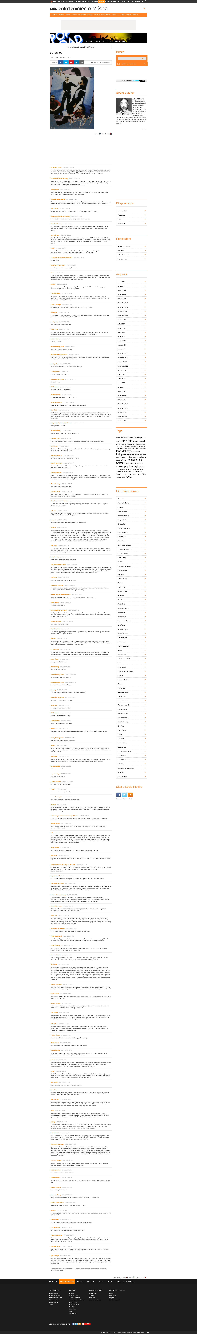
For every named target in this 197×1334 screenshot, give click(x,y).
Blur (120, 441)
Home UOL (53, 1282)
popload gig (131, 466)
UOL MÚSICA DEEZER (117, 1290)
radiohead (140, 469)
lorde (117, 457)
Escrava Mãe (73, 1302)
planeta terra (139, 463)
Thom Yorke (121, 477)
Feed (130, 799)
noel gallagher (140, 457)
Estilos (111, 1293)
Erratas (131, 1277)
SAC (73, 1)
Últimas (54, 14)
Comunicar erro (106, 134)
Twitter (125, 799)
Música (100, 8)
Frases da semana (54, 1295)
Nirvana (131, 457)
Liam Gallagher (135, 451)
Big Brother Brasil (54, 1300)
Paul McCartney (129, 463)
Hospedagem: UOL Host (143, 1332)
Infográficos (92, 1293)
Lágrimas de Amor (74, 1304)
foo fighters (126, 446)
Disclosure (119, 446)
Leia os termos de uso (57, 1270)
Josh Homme (142, 448)
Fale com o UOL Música (119, 1277)
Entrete (101, 1)
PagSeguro (136, 1)
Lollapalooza (123, 454)
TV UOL (123, 1)
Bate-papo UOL (129, 1282)
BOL (129, 1)
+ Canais (135, 14)
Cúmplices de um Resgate (77, 1300)
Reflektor (118, 471)
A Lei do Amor (73, 1295)
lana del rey (123, 451)
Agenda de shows (114, 1300)
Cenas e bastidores (95, 1300)
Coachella (137, 441)
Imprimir (97, 134)
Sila (70, 1311)
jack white (119, 448)
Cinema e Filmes (95, 1290)
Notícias (88, 1)
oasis (118, 460)
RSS (79, 1324)
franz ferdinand (135, 446)
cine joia (127, 441)
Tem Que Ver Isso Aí (133, 474)
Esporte (95, 1)
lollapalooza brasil (138, 454)
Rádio (122, 14)
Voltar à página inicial (81, 47)
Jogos (67, 14)
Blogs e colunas (54, 1293)
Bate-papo (80, 1)
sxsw (135, 471)
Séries (51, 1304)
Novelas (115, 14)
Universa (108, 1)
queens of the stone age (129, 469)
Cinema (61, 14)
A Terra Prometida (74, 1298)
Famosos (116, 1)
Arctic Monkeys (134, 437)
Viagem (128, 14)
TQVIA (128, 476)
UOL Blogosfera (126, 491)
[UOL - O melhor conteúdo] (53, 2)
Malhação (72, 1307)
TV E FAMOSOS (54, 1290)
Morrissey (123, 457)
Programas (112, 1295)
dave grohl (125, 444)
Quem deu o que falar (55, 1298)
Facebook (119, 799)
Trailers (91, 1295)
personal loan (86, 761)
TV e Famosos (105, 14)
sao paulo (124, 471)
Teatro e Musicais (93, 14)
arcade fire (121, 437)
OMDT (124, 459)
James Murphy (127, 448)
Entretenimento (75, 8)
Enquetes (92, 1298)
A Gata (71, 1293)
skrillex (130, 471)
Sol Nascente (73, 1313)
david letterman (141, 444)
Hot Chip (143, 446)
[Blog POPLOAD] (98, 38)
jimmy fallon (135, 448)
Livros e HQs (75, 14)
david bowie (133, 444)
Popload (120, 466)
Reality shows (53, 1302)
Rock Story (72, 1309)
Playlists (112, 1298)
